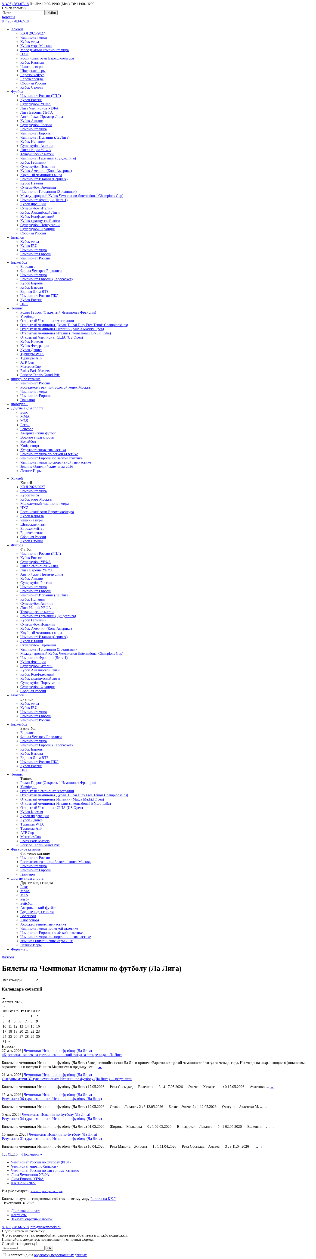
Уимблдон (28, 316)
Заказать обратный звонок (32, 1219)
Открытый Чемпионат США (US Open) (51, 337)
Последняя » (32, 1154)
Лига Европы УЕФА (36, 112)
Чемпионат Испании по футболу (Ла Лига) (58, 1051)
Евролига (27, 266)
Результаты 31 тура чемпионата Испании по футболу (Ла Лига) (52, 1139)
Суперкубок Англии (36, 146)
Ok (49, 1248)
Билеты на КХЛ (103, 1199)
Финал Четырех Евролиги (41, 271)
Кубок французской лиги (40, 221)
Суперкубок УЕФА (35, 104)
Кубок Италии (31, 183)
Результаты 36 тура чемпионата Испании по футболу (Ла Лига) (52, 1099)
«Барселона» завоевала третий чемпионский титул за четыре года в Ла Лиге (62, 1055)
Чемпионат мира (33, 37)
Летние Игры (31, 471)
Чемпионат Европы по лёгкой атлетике (51, 458)
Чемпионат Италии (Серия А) (44, 179)
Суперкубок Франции (37, 229)
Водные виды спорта (37, 437)
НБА (24, 304)
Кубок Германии (33, 162)
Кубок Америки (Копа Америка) (46, 171)
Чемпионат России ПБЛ (39, 296)
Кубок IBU (28, 246)
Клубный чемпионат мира (41, 175)
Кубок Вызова (31, 287)
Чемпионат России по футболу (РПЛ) (41, 1162)
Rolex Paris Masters (35, 371)
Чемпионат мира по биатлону (34, 1166)
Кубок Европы (31, 283)
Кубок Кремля (31, 341)
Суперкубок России (36, 125)
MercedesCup (30, 366)
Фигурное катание (25, 379)
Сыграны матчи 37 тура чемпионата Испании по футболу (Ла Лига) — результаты (67, 1079)
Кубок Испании (32, 141)
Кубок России (31, 100)
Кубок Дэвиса (31, 350)
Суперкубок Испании (37, 166)
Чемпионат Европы (35, 133)
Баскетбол (19, 262)
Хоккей (17, 29)
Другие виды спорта (27, 408)
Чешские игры (31, 67)
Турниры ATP (31, 358)
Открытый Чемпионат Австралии (47, 321)
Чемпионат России (35, 258)
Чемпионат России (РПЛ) (40, 96)
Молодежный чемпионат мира (44, 50)
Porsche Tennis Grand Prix (40, 375)
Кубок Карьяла (32, 62)
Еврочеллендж (31, 79)
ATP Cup (27, 362)
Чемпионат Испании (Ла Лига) (44, 137)
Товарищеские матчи (37, 154)
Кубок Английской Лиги (40, 212)
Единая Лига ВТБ (34, 291)
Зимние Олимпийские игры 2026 (46, 466)
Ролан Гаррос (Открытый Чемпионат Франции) (58, 312)
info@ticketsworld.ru (45, 1227)
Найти (51, 12)
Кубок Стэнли (31, 87)
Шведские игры (33, 71)
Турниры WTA (32, 354)
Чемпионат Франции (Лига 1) (44, 200)
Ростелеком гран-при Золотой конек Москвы (55, 387)
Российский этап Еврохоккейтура (47, 58)
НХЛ (24, 54)
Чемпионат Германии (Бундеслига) (48, 158)
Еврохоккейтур (32, 75)
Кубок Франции (33, 204)
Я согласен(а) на (46, 1255)
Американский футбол (38, 433)
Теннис (17, 308)
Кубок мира (29, 42)
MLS (24, 421)
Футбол (17, 91)
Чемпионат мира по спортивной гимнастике (55, 462)
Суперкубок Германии (38, 187)
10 (16, 1154)
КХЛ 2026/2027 (32, 33)
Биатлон (17, 237)
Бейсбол (26, 429)
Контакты (19, 1215)
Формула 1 (19, 404)
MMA (25, 416)
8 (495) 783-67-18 (15, 4)
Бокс (24, 412)
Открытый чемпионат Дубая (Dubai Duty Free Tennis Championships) (74, 325)
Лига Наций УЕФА (35, 150)
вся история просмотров (46, 1191)
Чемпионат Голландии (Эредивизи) (48, 191)
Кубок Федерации (34, 346)
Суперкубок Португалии (40, 225)
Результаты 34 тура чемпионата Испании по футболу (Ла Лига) (52, 1119)
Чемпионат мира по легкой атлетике (49, 454)
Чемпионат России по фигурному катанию (45, 1170)
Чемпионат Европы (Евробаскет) (46, 279)
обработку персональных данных (60, 1255)
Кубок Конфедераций (37, 216)
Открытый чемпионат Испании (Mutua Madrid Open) (62, 329)
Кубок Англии (31, 121)
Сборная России (33, 83)
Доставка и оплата (25, 1211)
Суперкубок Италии (36, 208)
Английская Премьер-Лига (41, 116)
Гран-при (27, 400)
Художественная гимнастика (43, 450)
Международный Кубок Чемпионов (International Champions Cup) (71, 196)
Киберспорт (29, 446)
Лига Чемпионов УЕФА (39, 108)
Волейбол (28, 441)
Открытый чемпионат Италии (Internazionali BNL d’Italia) (65, 333)
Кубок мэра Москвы (36, 46)
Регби (25, 425)
